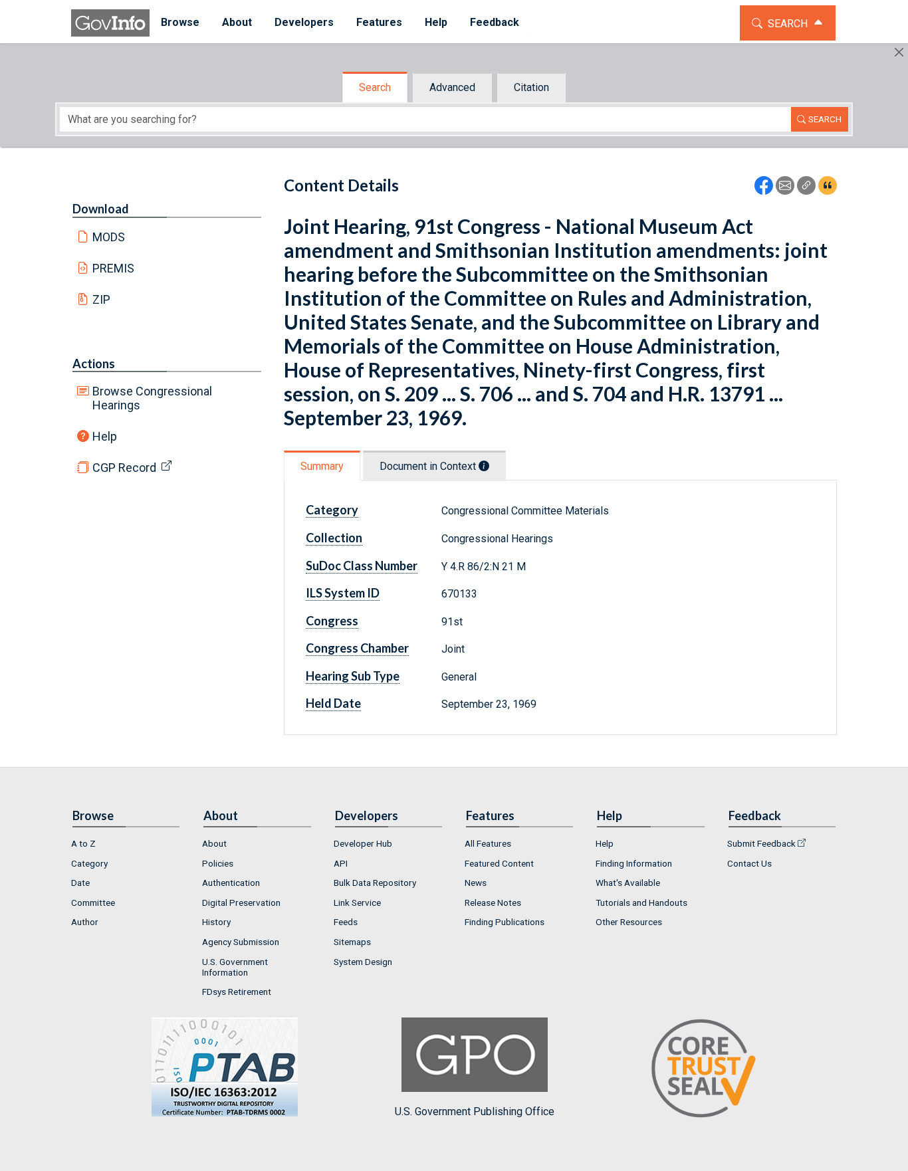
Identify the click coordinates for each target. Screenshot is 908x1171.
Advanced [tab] (452, 87)
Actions (93, 363)
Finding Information (634, 863)
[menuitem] (180, 23)
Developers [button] (304, 22)
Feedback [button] (494, 22)
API (341, 863)
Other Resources (629, 921)
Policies (217, 863)
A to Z (83, 843)
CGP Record (124, 468)
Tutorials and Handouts (641, 902)
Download (100, 208)
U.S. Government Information (235, 967)
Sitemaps (352, 941)
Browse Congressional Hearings (152, 398)
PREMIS (113, 268)
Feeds (346, 921)
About (214, 843)
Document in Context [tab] (429, 466)
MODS (108, 237)
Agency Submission (240, 941)
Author (84, 921)
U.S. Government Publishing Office (474, 1111)
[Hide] (899, 52)
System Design (363, 961)
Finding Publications (504, 921)
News (476, 882)
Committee (93, 902)
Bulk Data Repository (375, 882)
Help (104, 436)
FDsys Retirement (236, 991)
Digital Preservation (241, 902)
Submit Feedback (761, 843)
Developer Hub (363, 843)
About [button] (237, 22)
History (216, 921)
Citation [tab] (531, 87)
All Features (488, 843)
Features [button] (379, 22)
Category (89, 863)
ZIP (101, 299)
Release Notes (493, 902)
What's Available (628, 882)
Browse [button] (180, 22)
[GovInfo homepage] (110, 23)
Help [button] (436, 22)
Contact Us (749, 863)
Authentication (231, 882)
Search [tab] (375, 87)
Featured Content (499, 863)
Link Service (357, 902)
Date (80, 882)
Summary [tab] (322, 466)
